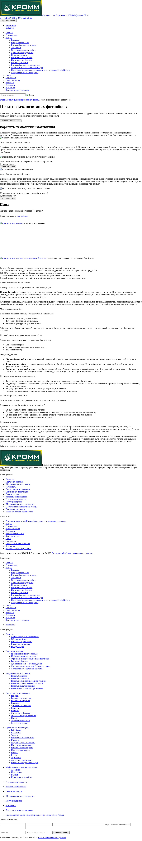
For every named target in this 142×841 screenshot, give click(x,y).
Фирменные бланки (20, 720)
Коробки (15, 710)
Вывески (15, 40)
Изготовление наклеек (21, 57)
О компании (11, 35)
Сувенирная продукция (22, 52)
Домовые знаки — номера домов (26, 664)
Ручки (14, 755)
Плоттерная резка (19, 62)
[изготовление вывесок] (12, 223)
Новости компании (15, 533)
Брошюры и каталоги (21, 698)
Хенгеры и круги (19, 723)
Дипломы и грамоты (21, 705)
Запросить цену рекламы (17, 90)
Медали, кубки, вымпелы (23, 742)
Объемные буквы (19, 639)
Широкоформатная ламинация (25, 65)
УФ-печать (16, 47)
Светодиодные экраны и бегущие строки (30, 666)
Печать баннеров (19, 676)
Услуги (9, 37)
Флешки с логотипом (21, 760)
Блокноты (16, 732)
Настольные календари (22, 747)
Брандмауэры (17, 646)
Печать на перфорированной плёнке (28, 681)
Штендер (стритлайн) (21, 777)
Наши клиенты (13, 80)
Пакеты (14, 752)
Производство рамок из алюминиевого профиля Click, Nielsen (40, 70)
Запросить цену (13, 536)
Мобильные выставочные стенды (27, 67)
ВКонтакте (11, 25)
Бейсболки (16, 730)
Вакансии (10, 85)
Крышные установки (21, 644)
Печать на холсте (19, 55)
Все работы (22, 216)
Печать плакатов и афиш (23, 686)
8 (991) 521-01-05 (24, 18)
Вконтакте (10, 624)
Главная (9, 32)
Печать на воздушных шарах (24, 762)
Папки (14, 718)
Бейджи (14, 695)
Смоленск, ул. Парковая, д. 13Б (57, 15)
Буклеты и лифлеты (20, 700)
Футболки (16, 757)
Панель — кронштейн (21, 641)
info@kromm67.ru (80, 15)
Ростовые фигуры (19, 661)
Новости (10, 82)
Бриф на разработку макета (18, 548)
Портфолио (11, 77)
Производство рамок (15, 509)
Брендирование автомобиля (24, 654)
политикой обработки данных (52, 837)
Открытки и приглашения (23, 715)
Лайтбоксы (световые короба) (25, 636)
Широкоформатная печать (23, 45)
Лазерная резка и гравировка (24, 72)
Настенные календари (21, 745)
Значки (14, 735)
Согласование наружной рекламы (27, 669)
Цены (8, 75)
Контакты (10, 87)
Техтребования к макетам (18, 543)
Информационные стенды (23, 656)
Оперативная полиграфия (23, 50)
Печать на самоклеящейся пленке (27, 683)
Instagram (10, 28)
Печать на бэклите (20, 678)
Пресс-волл (16, 772)
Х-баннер (15, 770)
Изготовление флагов (21, 60)
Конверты (16, 708)
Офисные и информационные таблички (30, 659)
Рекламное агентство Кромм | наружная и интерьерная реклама (36, 521)
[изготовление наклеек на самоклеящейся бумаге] (24, 258)
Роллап (14, 775)
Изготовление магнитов (22, 737)
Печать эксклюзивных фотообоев (27, 688)
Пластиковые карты (20, 750)
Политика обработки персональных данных (72, 553)
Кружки (15, 740)
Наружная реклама (20, 42)
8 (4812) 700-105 (7, 18)
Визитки (15, 703)
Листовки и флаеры (20, 713)
